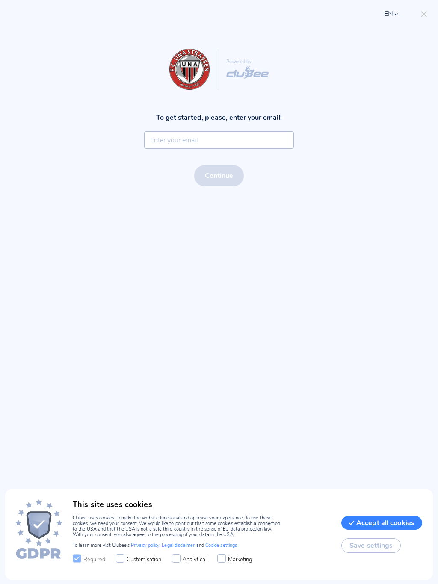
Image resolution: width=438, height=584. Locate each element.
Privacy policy (145, 545)
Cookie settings (221, 545)
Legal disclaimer (178, 545)
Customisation (144, 559)
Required (94, 559)
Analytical (195, 559)
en (388, 13)
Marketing (240, 559)
